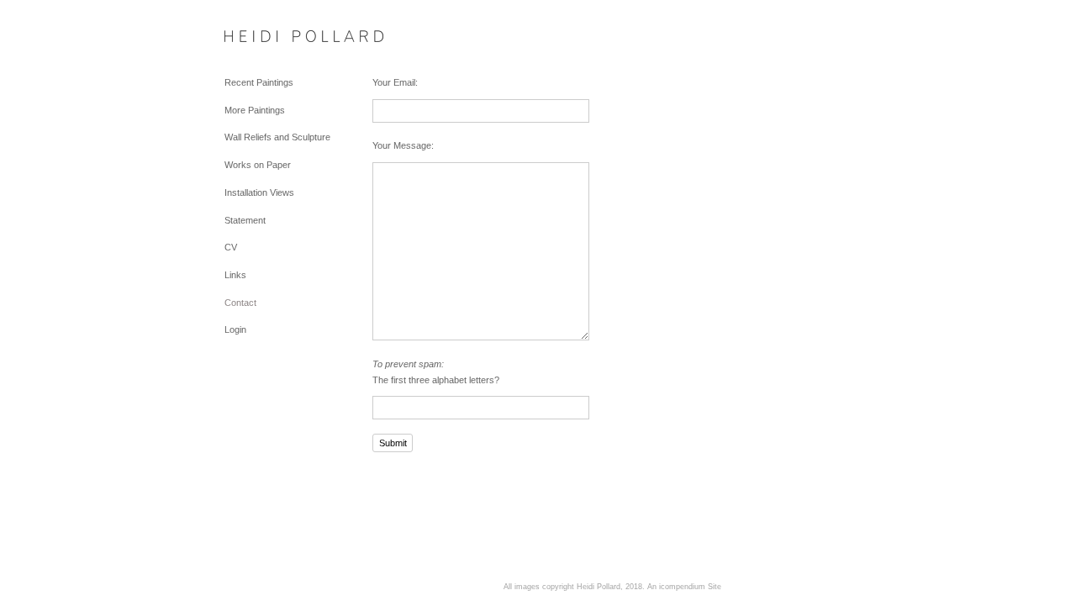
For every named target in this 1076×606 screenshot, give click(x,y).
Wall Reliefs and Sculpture (277, 137)
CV (230, 247)
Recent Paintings (258, 82)
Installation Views (259, 192)
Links (235, 275)
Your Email (393, 82)
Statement (245, 220)
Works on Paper (257, 165)
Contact (240, 303)
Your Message (401, 145)
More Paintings (254, 110)
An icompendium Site (684, 586)
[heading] (266, 37)
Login (235, 329)
